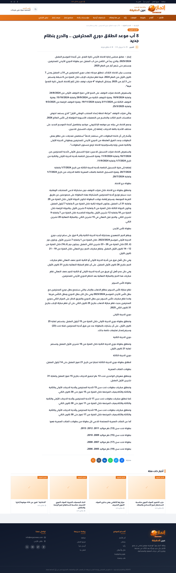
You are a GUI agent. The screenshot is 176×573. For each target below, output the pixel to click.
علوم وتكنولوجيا (119, 554)
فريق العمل (155, 2)
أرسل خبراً (146, 2)
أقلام (151, 17)
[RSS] (27, 547)
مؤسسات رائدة (83, 17)
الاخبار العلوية (127, 25)
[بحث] (35, 9)
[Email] (99, 460)
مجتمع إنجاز (68, 17)
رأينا (125, 17)
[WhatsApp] (110, 460)
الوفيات (133, 17)
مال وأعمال (121, 550)
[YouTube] (11, 2)
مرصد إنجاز (56, 17)
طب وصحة (121, 558)
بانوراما (142, 17)
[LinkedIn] (104, 460)
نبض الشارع (43, 17)
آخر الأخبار (122, 538)
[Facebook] (17, 2)
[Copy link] (93, 460)
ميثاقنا (163, 2)
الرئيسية (136, 25)
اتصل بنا (138, 2)
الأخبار (161, 17)
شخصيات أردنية (99, 17)
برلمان (123, 542)
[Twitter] (14, 2)
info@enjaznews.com (34, 537)
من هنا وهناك (114, 17)
